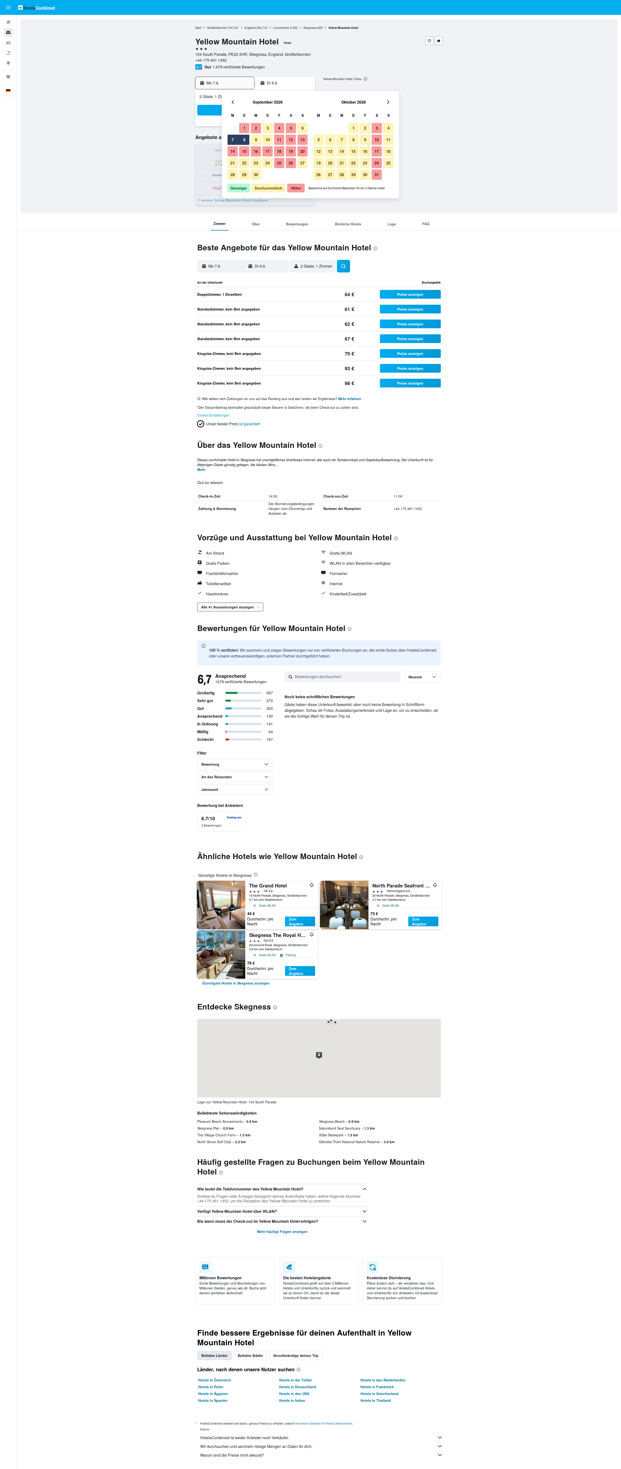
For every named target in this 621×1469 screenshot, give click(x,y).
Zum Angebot (296, 921)
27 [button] (302, 163)
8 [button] (244, 139)
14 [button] (232, 151)
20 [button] (302, 151)
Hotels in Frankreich (377, 1386)
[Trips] (8, 77)
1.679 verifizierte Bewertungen (238, 67)
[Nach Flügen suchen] (8, 22)
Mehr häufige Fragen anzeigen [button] (282, 1231)
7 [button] (233, 139)
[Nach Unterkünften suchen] (8, 32)
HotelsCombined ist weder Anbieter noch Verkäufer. (244, 1437)
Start (198, 27)
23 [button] (256, 163)
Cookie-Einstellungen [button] (213, 415)
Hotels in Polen (210, 1386)
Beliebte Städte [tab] (250, 1355)
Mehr (201, 469)
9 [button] (256, 139)
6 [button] (303, 128)
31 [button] (377, 174)
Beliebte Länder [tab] (214, 1355)
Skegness (310, 27)
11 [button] (279, 139)
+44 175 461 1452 (211, 60)
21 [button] (232, 163)
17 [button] (267, 151)
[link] (235, 983)
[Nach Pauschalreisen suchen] (8, 53)
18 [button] (279, 151)
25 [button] (279, 163)
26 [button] (291, 163)
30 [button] (256, 174)
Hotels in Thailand (375, 1400)
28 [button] (232, 174)
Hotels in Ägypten (213, 1393)
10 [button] (267, 139)
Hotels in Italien (292, 1400)
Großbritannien (217, 27)
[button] (8, 7)
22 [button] (244, 163)
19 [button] (291, 151)
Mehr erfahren (349, 398)
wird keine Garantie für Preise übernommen (323, 1423)
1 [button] (244, 128)
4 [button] (279, 128)
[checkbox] (221, 821)
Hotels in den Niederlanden (383, 1380)
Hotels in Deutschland (297, 1386)
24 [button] (267, 163)
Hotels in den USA (294, 1393)
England (250, 27)
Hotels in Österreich (214, 1380)
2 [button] (256, 128)
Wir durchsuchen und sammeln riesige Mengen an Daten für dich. (256, 1446)
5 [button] (291, 128)
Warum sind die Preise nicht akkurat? (232, 1455)
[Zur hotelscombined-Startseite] (36, 7)
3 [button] (268, 128)
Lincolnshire (281, 27)
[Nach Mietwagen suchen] (8, 43)
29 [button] (244, 174)
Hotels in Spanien (213, 1400)
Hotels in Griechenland (379, 1393)
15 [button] (244, 151)
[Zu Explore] (8, 63)
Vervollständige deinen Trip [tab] (296, 1355)
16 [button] (256, 151)
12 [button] (291, 139)
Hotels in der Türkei (295, 1380)
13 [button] (302, 139)
